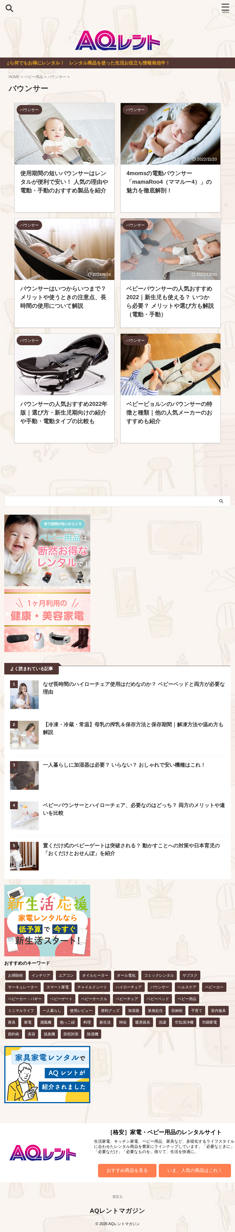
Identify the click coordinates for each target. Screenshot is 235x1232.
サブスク (190, 975)
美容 (31, 1034)
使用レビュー (81, 1010)
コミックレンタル (159, 975)
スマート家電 (57, 987)
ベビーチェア (127, 999)
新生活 (105, 1022)
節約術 (13, 1034)
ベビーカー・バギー (25, 999)
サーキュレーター (23, 987)
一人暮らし (52, 1010)
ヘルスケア (187, 987)
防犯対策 (71, 1034)
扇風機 (45, 1022)
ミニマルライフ (21, 1010)
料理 (87, 1022)
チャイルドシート (92, 987)
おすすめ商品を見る (127, 1170)
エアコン (66, 975)
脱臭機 (49, 1034)
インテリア (41, 975)
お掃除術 (15, 975)
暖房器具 (142, 1022)
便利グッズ (110, 1010)
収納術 (177, 1010)
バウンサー (159, 987)
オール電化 (126, 975)
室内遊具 (218, 1010)
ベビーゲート (61, 999)
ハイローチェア (129, 987)
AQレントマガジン (117, 1210)
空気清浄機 (184, 1022)
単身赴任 (155, 1010)
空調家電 (209, 1022)
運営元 (117, 1197)
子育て (196, 1010)
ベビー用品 (187, 999)
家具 (11, 1022)
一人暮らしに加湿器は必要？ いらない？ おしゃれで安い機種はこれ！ (124, 765)
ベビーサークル (94, 999)
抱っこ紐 (67, 1022)
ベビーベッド (158, 999)
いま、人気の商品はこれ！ (194, 1170)
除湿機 (92, 1034)
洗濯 (162, 1022)
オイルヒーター (95, 975)
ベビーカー (214, 987)
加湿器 (133, 1010)
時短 (123, 1022)
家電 (28, 1022)
